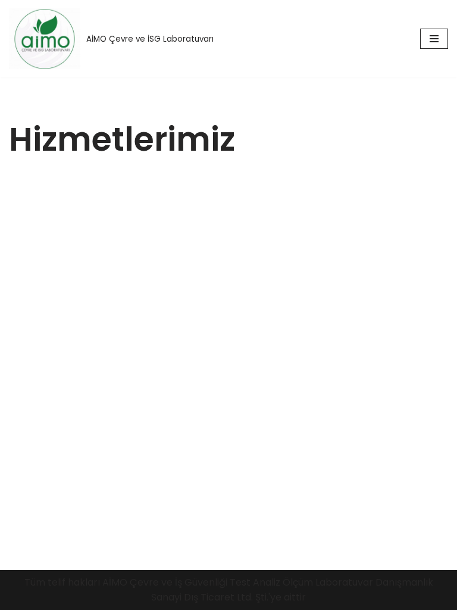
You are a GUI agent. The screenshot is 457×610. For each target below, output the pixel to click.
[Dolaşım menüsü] (434, 39)
